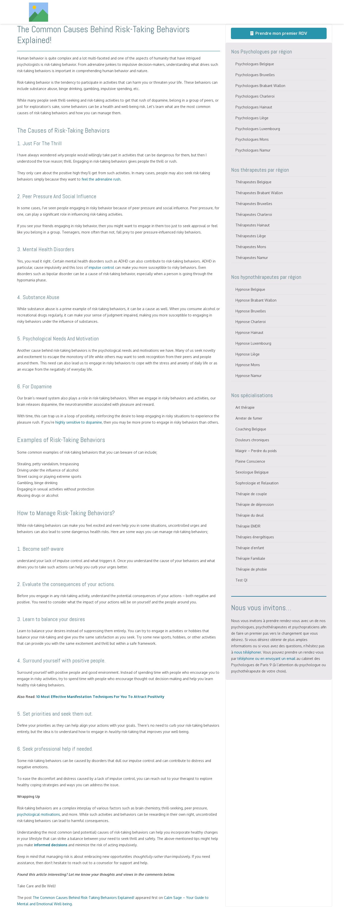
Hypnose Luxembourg (253, 343)
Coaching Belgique (250, 429)
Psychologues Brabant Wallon (260, 85)
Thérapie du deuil (249, 515)
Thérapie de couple (251, 494)
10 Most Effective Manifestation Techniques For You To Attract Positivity (100, 696)
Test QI (241, 580)
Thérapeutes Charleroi (253, 214)
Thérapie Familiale (250, 558)
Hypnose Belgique (250, 289)
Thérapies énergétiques (254, 537)
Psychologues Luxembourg (257, 129)
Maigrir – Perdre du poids (256, 451)
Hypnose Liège (247, 354)
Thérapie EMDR (247, 526)
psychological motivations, (39, 814)
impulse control (101, 267)
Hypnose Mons (247, 365)
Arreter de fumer (248, 418)
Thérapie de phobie (251, 569)
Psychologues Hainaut (253, 107)
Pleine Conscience (250, 461)
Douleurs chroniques (252, 440)
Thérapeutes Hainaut (252, 225)
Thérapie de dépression (254, 504)
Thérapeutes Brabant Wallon (259, 193)
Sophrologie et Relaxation (257, 483)
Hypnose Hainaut (249, 332)
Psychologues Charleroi (254, 96)
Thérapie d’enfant (249, 548)
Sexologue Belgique (252, 472)
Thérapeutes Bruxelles (253, 203)
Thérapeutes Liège (250, 236)
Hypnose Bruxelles (250, 311)
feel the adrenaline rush (101, 179)
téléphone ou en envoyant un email (266, 658)
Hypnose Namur (248, 375)
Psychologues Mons (252, 139)
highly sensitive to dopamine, (79, 422)
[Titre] (38, 12)
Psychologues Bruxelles (255, 75)
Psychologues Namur (252, 150)
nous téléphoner (247, 652)
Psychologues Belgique (254, 64)
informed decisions (50, 845)
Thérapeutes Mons (250, 247)
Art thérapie (245, 407)
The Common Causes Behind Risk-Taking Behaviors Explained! (83, 897)
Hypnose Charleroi (250, 321)
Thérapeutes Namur (251, 257)
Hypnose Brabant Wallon (256, 300)
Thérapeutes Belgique (253, 182)
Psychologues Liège (251, 118)
